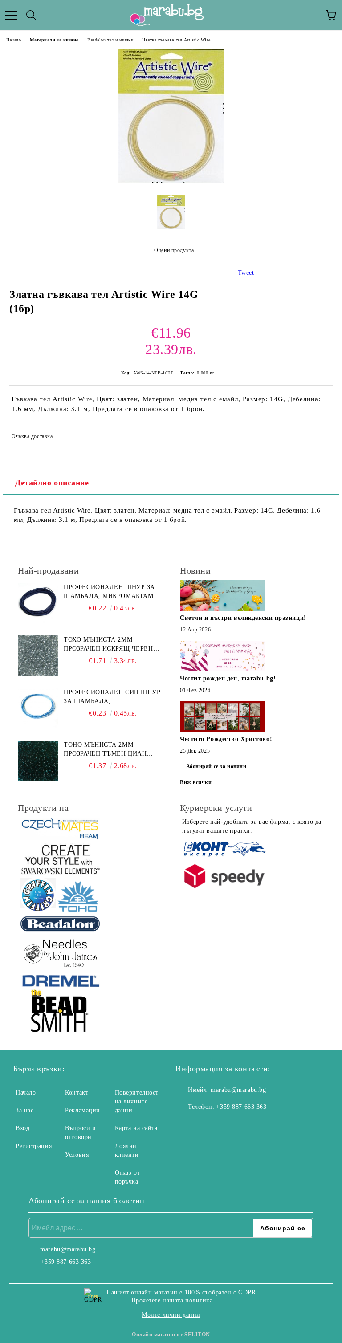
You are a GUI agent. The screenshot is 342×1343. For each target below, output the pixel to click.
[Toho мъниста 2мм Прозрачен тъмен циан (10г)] (38, 761)
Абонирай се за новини (216, 766)
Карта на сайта (136, 1128)
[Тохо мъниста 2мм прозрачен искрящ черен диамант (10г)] (38, 655)
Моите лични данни (171, 1314)
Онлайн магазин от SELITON (171, 1334)
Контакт (76, 1092)
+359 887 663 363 (241, 1106)
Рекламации (82, 1110)
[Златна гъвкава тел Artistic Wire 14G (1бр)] (171, 181)
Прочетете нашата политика (172, 1300)
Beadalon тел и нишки (110, 39)
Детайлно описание (52, 482)
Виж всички (196, 782)
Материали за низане (54, 39)
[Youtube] (226, 1125)
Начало (13, 39)
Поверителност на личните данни (137, 1101)
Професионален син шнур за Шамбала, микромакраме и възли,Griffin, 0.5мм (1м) (112, 697)
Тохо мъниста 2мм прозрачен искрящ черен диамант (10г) (108, 644)
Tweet (246, 272)
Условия (77, 1155)
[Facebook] (187, 1125)
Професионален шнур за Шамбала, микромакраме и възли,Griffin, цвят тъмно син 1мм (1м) (111, 592)
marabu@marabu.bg (238, 1090)
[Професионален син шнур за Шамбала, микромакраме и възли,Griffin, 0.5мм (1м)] (38, 708)
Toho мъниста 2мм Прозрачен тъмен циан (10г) (105, 749)
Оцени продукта (174, 250)
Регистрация (34, 1146)
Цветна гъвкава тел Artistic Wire (176, 39)
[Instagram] (207, 1125)
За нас (24, 1110)
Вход (22, 1128)
